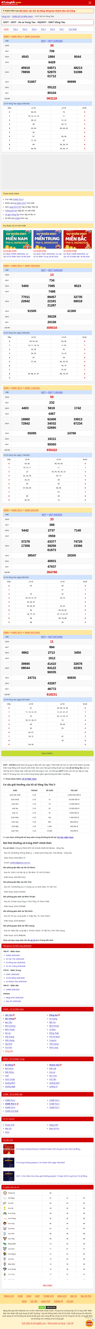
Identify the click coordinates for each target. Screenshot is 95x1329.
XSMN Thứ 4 (18, 199)
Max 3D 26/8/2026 (13, 1001)
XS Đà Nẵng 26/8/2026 (15, 978)
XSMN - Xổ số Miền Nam (13, 1009)
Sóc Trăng (70, 10)
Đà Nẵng (41, 10)
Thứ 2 (15, 29)
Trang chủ (9, 1296)
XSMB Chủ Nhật (11, 1111)
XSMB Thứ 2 (10, 1100)
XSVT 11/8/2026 (55, 392)
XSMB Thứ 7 (54, 1107)
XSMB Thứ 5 (54, 1103)
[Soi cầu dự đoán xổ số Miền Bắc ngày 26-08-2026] (77, 239)
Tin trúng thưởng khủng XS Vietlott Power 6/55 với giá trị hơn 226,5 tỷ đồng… (48, 1149)
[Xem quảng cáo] (89, 1323)
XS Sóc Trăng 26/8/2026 (15, 966)
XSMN (6, 29)
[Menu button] (90, 2)
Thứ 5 (43, 29)
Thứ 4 (34, 29)
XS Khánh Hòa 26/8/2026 (16, 981)
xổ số (32, 940)
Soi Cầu (33, 1301)
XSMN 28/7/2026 (32, 632)
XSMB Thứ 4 (10, 1103)
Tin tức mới (8, 1140)
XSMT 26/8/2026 (12, 974)
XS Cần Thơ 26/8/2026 (15, 959)
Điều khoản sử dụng (56, 1323)
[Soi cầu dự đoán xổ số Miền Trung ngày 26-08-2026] (47, 239)
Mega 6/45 (53, 1125)
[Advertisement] (47, 172)
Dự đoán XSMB (70, 251)
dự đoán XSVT (20, 203)
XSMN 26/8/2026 (13, 955)
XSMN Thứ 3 (16, 36)
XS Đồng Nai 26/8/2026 (15, 962)
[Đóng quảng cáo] (93, 1320)
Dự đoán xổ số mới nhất (14, 225)
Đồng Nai (50, 10)
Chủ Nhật (73, 29)
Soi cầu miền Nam (65, 837)
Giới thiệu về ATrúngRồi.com (34, 1323)
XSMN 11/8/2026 (32, 388)
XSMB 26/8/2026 (12, 989)
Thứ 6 (52, 29)
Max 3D (8, 1128)
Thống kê (58, 1301)
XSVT (43, 41)
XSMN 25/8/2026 (32, 36)
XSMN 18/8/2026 (32, 265)
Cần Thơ (32, 10)
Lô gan (70, 1301)
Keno (7, 1132)
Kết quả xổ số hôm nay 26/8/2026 (17, 945)
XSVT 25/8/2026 (55, 41)
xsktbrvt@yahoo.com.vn (20, 862)
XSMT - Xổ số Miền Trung (13, 1059)
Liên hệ (70, 1323)
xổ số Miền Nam (29, 779)
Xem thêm (47, 753)
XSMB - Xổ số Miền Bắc (13, 1094)
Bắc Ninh (23, 10)
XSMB (20, 1296)
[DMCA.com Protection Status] (47, 1307)
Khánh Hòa (60, 10)
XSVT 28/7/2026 (55, 636)
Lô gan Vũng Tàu (12, 214)
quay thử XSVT (15, 207)
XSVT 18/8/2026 (55, 270)
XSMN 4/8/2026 (32, 510)
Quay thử (45, 1301)
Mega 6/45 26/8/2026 (14, 997)
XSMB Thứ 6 (10, 1107)
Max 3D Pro (54, 1128)
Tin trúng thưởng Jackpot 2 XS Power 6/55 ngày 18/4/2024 (40, 1162)
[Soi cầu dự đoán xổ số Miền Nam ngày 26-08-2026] (17, 239)
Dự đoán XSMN (9, 251)
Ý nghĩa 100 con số (11, 1187)
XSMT (37, 1296)
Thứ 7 (61, 29)
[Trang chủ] (11, 2)
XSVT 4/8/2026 (55, 514)
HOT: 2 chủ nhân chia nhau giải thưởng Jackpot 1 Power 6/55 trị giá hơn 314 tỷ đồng (51, 1176)
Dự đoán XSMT (39, 251)
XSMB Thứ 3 (54, 1100)
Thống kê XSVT (11, 210)
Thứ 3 (24, 29)
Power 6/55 (9, 1125)
